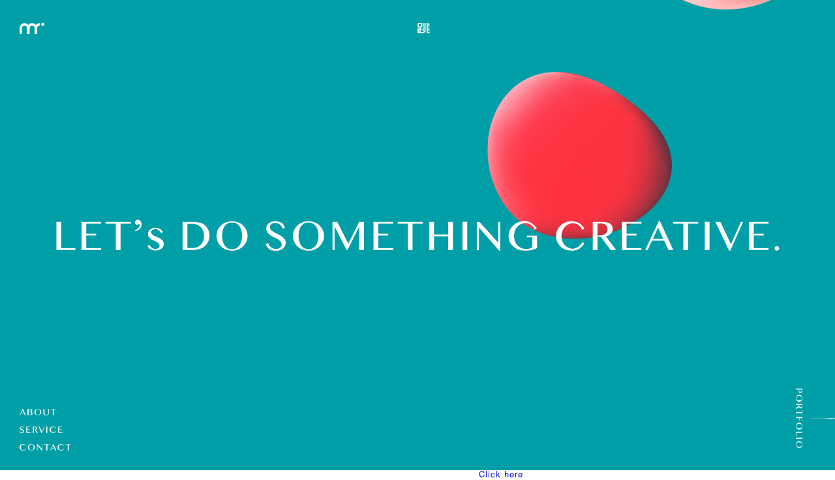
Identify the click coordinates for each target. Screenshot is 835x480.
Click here (501, 474)
